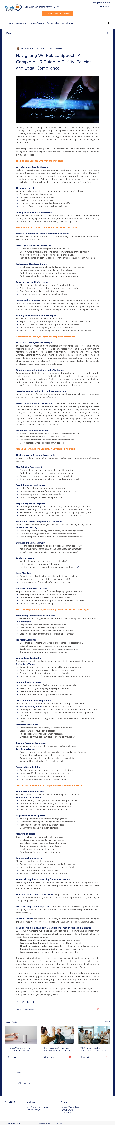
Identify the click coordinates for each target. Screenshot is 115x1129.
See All (107, 1022)
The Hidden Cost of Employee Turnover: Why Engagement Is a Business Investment (57, 1049)
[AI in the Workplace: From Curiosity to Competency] (21, 1035)
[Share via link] (33, 1002)
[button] (107, 33)
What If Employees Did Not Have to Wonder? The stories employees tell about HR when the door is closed (93, 1049)
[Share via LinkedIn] (28, 1002)
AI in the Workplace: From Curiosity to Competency (19, 1049)
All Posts (8, 33)
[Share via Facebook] (17, 1002)
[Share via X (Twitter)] (22, 1002)
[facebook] (106, 23)
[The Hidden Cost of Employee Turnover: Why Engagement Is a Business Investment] (57, 1035)
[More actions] (97, 48)
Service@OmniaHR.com (101, 3)
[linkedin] (109, 23)
